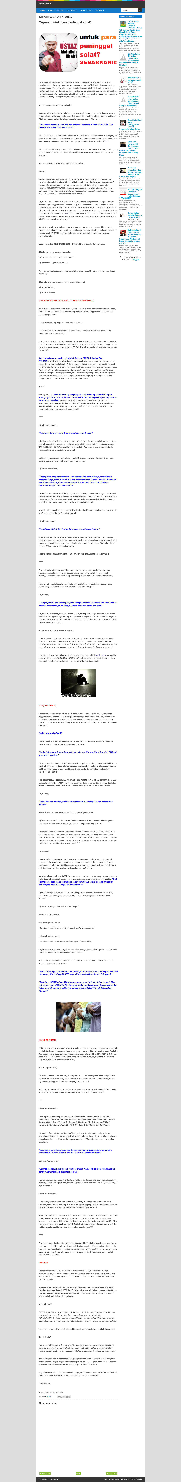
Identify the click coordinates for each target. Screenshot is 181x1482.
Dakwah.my (45, 3)
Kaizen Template (136, 1479)
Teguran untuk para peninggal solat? (134, 80)
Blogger (135, 259)
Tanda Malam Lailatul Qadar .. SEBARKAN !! (135, 215)
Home (42, 10)
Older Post (112, 1473)
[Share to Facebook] (66, 1396)
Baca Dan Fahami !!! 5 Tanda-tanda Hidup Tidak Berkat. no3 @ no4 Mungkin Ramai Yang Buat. (128, 148)
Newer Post (45, 1473)
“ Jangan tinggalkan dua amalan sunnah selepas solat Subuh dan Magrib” (130, 172)
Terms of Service (55, 10)
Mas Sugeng (115, 1479)
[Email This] (58, 1396)
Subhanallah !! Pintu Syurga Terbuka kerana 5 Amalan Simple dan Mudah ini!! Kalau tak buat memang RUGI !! (130, 236)
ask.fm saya (101, 655)
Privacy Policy (86, 10)
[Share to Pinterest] (69, 1396)
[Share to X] (64, 1396)
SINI (106, 141)
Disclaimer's (71, 10)
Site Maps (99, 10)
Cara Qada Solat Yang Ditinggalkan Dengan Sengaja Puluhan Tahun (130, 124)
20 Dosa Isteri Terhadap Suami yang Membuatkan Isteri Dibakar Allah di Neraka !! (129, 59)
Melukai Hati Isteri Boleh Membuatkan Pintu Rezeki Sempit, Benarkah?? (129, 101)
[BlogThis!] (61, 1396)
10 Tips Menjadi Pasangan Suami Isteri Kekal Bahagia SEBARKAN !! (130, 193)
